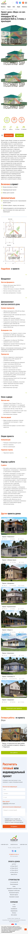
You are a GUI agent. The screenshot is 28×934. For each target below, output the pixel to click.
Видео (9, 6)
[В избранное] (2, 135)
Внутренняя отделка (14, 892)
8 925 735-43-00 (14, 844)
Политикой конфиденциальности (8, 931)
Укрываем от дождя (14, 896)
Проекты (3, 6)
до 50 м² (14, 864)
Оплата (14, 906)
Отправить (14, 826)
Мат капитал (14, 914)
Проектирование (14, 884)
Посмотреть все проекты (14, 708)
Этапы (14, 886)
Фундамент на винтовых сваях (14, 888)
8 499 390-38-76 (4, 844)
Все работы (14, 752)
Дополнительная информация (12, 807)
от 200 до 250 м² (14, 872)
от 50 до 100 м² (14, 866)
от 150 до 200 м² (14, 870)
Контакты (24, 6)
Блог (14, 6)
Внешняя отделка (14, 894)
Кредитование (14, 910)
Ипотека (14, 912)
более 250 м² (14, 874)
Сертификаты (14, 908)
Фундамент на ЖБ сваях (14, 890)
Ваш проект (6, 801)
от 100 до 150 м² (14, 868)
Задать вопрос (19, 135)
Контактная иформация (10, 786)
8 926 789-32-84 (23, 844)
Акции (18, 6)
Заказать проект (9, 135)
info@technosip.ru (14, 854)
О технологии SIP (14, 882)
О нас (14, 904)
